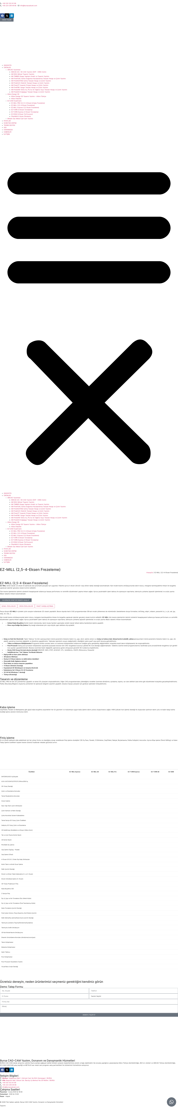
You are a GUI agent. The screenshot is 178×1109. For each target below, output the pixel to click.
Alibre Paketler (16, 98)
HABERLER (7, 132)
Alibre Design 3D (13, 94)
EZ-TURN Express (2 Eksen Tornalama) (24, 112)
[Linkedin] (11, 15)
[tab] (8, 606)
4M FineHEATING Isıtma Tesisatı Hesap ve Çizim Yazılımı (31, 81)
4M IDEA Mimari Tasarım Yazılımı (22, 74)
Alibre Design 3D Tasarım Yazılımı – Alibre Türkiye (28, 96)
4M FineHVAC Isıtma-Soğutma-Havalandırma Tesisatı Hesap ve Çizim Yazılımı (38, 78)
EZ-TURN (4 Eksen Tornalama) (21, 110)
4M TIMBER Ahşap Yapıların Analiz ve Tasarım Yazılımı (30, 76)
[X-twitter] (7, 15)
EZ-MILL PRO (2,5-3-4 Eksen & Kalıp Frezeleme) (28, 103)
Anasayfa (149, 572)
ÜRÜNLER (7, 67)
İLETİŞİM (7, 134)
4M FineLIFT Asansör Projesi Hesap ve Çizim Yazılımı (29, 85)
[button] (89, 313)
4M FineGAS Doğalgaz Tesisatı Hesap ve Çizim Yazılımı (30, 92)
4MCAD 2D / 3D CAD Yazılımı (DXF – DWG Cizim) (28, 72)
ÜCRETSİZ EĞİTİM (10, 123)
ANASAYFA (7, 65)
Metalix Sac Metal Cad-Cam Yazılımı (20, 119)
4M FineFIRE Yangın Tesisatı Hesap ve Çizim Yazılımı (29, 87)
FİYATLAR (7, 121)
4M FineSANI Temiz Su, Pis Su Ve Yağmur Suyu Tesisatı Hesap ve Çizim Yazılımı (39, 90)
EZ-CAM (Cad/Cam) (14, 101)
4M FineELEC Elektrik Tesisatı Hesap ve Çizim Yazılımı (30, 83)
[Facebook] (2, 15)
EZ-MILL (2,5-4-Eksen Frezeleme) (23, 105)
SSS (5, 127)
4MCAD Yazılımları (13, 70)
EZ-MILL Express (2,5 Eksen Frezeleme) (25, 107)
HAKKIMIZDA (8, 130)
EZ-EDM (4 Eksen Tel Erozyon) (22, 114)
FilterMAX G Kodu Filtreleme (21, 116)
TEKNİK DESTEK (9, 125)
